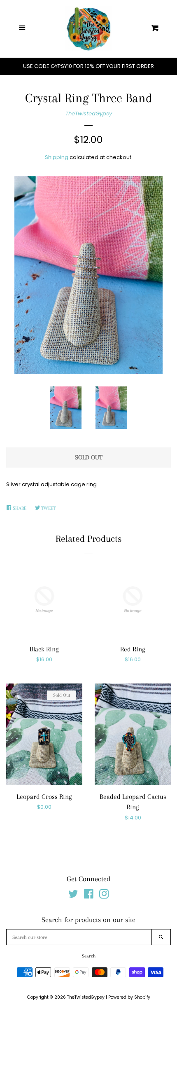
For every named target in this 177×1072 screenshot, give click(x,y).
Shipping (56, 157)
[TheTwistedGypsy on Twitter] (73, 896)
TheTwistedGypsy (88, 113)
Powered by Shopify (129, 997)
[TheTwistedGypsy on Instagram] (104, 896)
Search (88, 956)
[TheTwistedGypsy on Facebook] (89, 896)
